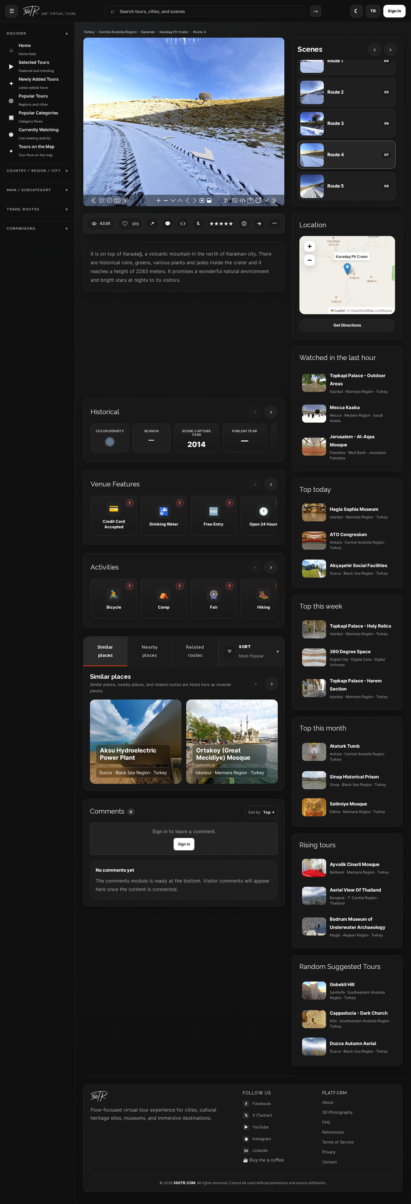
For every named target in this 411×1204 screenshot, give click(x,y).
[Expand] (259, 223)
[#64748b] (110, 442)
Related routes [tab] (195, 651)
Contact (329, 1161)
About (328, 1102)
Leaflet (339, 310)
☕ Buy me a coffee (263, 1160)
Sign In (394, 10)
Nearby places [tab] (150, 651)
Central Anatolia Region (118, 32)
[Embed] (183, 223)
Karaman (148, 32)
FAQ (326, 1122)
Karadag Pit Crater (173, 32)
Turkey (89, 32)
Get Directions (347, 325)
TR (373, 10)
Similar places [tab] (105, 651)
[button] (347, 269)
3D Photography (337, 1112)
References (333, 1132)
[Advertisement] (184, 344)
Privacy (328, 1152)
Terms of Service (338, 1142)
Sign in (184, 844)
